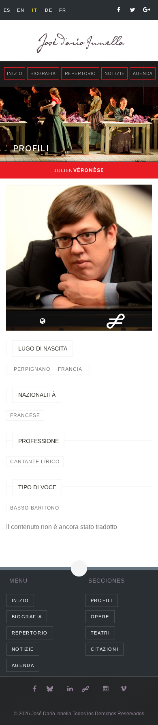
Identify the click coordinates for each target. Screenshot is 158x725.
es (7, 10)
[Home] (79, 43)
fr (62, 10)
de (48, 10)
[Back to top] (79, 568)
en (20, 10)
